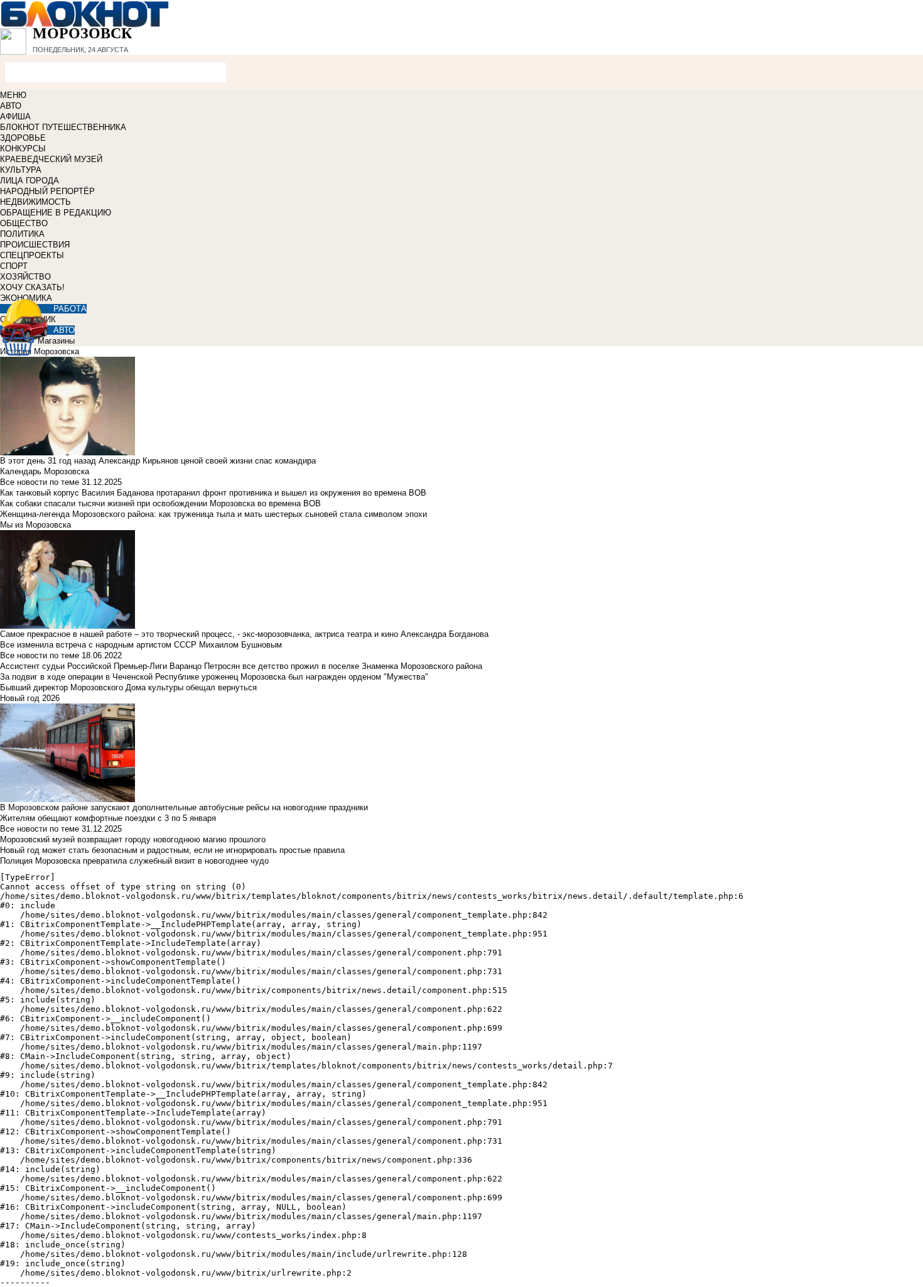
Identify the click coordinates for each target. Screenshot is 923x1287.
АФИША (15, 116)
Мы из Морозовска (35, 524)
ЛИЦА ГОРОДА (29, 180)
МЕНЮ (13, 95)
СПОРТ (14, 266)
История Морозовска (39, 351)
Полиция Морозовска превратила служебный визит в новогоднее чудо (134, 861)
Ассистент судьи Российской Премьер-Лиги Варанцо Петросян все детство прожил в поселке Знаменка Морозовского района (241, 666)
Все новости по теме (39, 482)
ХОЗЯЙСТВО (25, 276)
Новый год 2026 (30, 698)
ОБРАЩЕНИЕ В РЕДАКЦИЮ (55, 212)
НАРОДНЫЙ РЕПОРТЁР (47, 191)
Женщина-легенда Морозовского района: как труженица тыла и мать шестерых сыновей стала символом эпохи (213, 514)
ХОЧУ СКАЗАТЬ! (32, 287)
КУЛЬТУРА (20, 170)
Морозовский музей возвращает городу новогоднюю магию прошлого (133, 839)
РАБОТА (70, 308)
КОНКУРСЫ (23, 148)
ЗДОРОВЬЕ (23, 138)
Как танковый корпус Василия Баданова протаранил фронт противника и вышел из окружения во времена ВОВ (213, 492)
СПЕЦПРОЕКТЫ (32, 255)
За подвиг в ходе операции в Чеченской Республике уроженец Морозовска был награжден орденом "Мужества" (214, 677)
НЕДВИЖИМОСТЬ (35, 202)
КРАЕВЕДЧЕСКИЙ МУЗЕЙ (51, 159)
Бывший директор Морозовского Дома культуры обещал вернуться (128, 687)
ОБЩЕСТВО (24, 223)
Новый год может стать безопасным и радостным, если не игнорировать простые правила (172, 850)
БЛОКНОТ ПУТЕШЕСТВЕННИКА (63, 127)
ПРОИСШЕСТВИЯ (35, 244)
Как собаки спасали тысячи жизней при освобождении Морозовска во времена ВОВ (160, 503)
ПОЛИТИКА (22, 234)
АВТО (10, 106)
